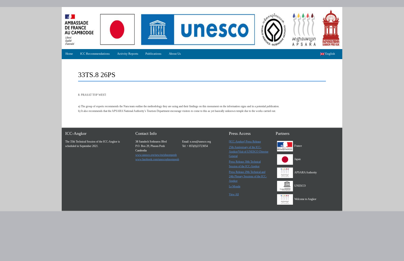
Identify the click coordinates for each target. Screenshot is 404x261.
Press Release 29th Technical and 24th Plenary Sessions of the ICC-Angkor (248, 176)
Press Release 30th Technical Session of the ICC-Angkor (245, 164)
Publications (153, 53)
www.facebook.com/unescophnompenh (157, 159)
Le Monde (234, 186)
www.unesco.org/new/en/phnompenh (156, 155)
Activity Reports (127, 53)
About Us (175, 53)
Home (69, 53)
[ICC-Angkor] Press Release (245, 141)
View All (234, 194)
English (330, 53)
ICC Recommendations (95, 53)
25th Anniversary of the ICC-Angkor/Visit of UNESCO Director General (248, 152)
